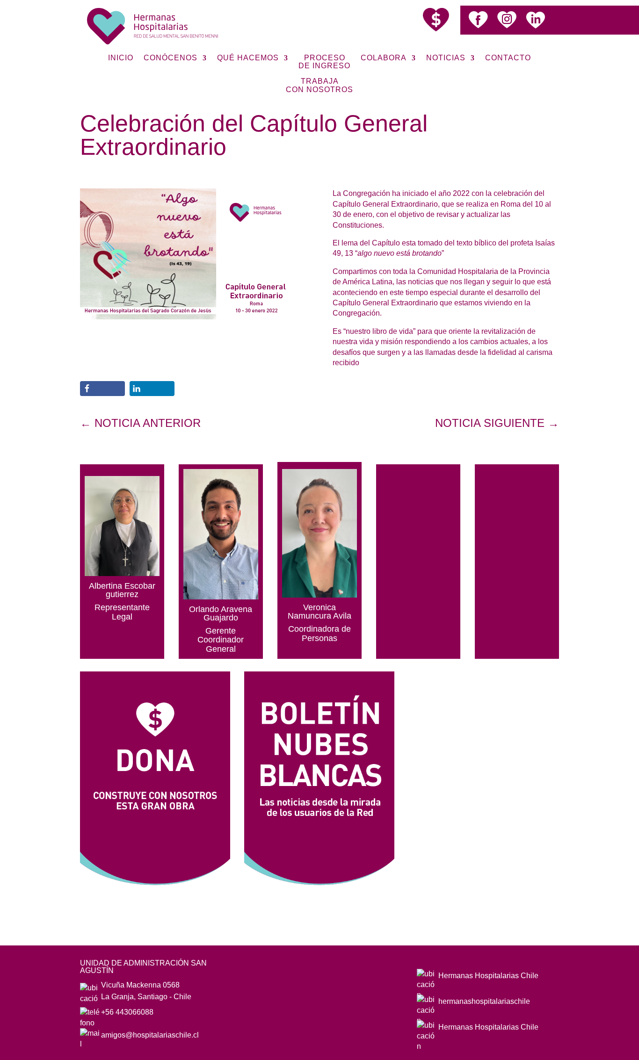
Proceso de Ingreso (324, 62)
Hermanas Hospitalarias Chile (488, 976)
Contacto (508, 58)
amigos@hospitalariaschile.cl (150, 1035)
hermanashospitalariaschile (484, 1001)
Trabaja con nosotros (319, 85)
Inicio (120, 58)
